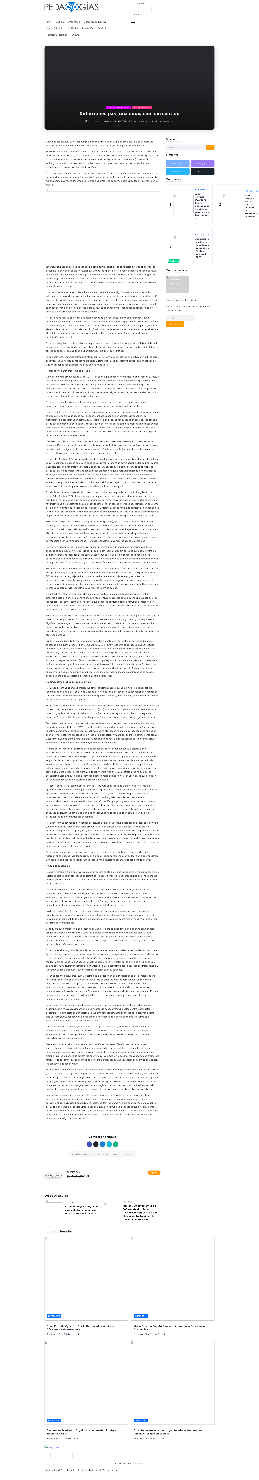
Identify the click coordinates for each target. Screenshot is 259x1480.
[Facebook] (134, 8)
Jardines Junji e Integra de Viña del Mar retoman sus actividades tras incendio (81, 1210)
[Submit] (210, 147)
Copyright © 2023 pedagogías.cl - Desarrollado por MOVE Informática (81, 1470)
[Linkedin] (148, 8)
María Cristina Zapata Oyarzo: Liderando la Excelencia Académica (251, 206)
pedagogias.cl (106, 121)
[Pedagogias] (71, 6)
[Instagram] (141, 8)
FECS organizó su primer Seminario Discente (176, 272)
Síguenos (154, 1172)
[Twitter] (156, 8)
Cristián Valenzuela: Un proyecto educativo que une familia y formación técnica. (168, 1432)
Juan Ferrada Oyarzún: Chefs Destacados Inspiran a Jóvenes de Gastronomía (202, 206)
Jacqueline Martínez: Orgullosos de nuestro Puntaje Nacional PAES (202, 248)
